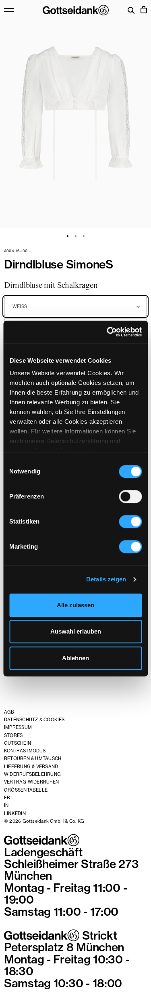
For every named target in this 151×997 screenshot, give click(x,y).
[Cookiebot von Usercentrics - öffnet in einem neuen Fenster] (107, 332)
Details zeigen (106, 579)
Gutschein (17, 743)
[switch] (130, 496)
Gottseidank (76, 10)
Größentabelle (26, 790)
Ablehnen (75, 658)
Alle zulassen (75, 605)
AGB (9, 712)
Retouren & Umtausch (32, 758)
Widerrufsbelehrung (32, 774)
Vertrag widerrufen (31, 782)
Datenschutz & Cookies (34, 719)
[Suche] (131, 11)
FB (7, 798)
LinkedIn (15, 813)
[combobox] (75, 306)
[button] (75, 114)
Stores (13, 735)
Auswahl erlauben (75, 631)
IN (6, 805)
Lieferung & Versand (31, 766)
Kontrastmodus (25, 751)
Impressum (18, 727)
